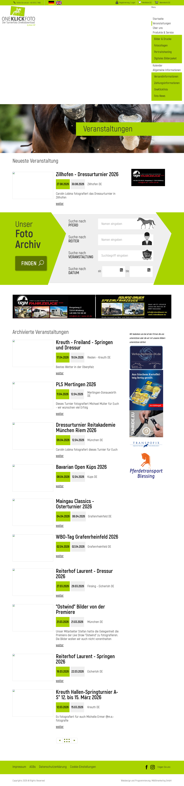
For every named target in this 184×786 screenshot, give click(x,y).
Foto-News (159, 96)
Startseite (158, 19)
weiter (60, 204)
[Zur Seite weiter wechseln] (74, 740)
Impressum (19, 767)
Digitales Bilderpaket (165, 58)
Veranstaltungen (162, 23)
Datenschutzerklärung (53, 767)
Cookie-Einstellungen (83, 767)
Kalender (157, 65)
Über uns (158, 28)
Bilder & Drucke (162, 39)
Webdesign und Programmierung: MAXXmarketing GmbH (146, 780)
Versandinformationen (166, 76)
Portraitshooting (163, 52)
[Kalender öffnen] (121, 270)
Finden (29, 263)
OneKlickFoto (161, 89)
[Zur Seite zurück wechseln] (59, 740)
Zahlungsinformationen (167, 83)
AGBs (32, 767)
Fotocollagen (161, 45)
